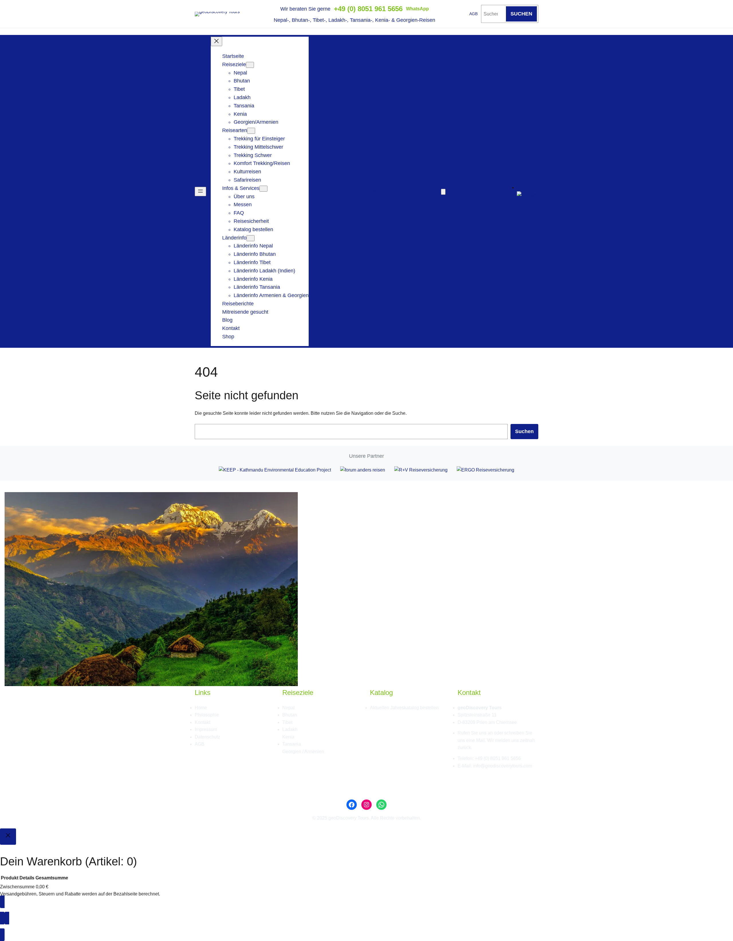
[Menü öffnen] (200, 191)
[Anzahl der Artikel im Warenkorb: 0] (443, 192)
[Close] (8, 836)
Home (201, 707)
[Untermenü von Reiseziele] (250, 65)
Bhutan (289, 714)
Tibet (287, 722)
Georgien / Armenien (303, 751)
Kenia (288, 736)
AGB (473, 14)
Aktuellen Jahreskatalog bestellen (404, 707)
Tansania (291, 744)
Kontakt (202, 722)
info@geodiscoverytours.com (502, 765)
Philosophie (207, 714)
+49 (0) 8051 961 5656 (368, 9)
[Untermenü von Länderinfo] (251, 238)
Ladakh (289, 729)
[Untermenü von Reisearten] (251, 131)
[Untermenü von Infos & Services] (263, 189)
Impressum (206, 729)
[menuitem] (527, 194)
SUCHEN (521, 14)
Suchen (524, 431)
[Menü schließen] (216, 41)
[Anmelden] (375, 191)
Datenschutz (207, 736)
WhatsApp (417, 8)
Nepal (288, 707)
